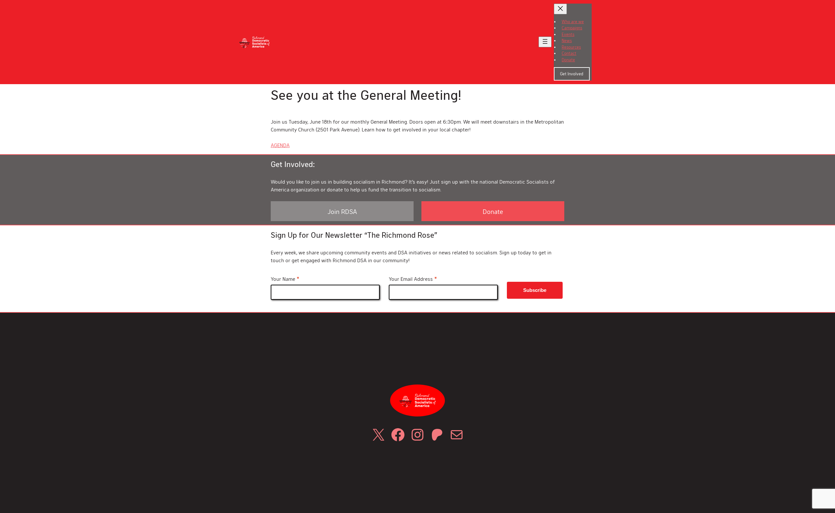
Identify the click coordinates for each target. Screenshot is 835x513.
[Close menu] (560, 9)
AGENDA (280, 145)
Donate (493, 211)
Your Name (285, 279)
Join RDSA (342, 211)
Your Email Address (413, 279)
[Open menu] (545, 42)
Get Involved (571, 73)
